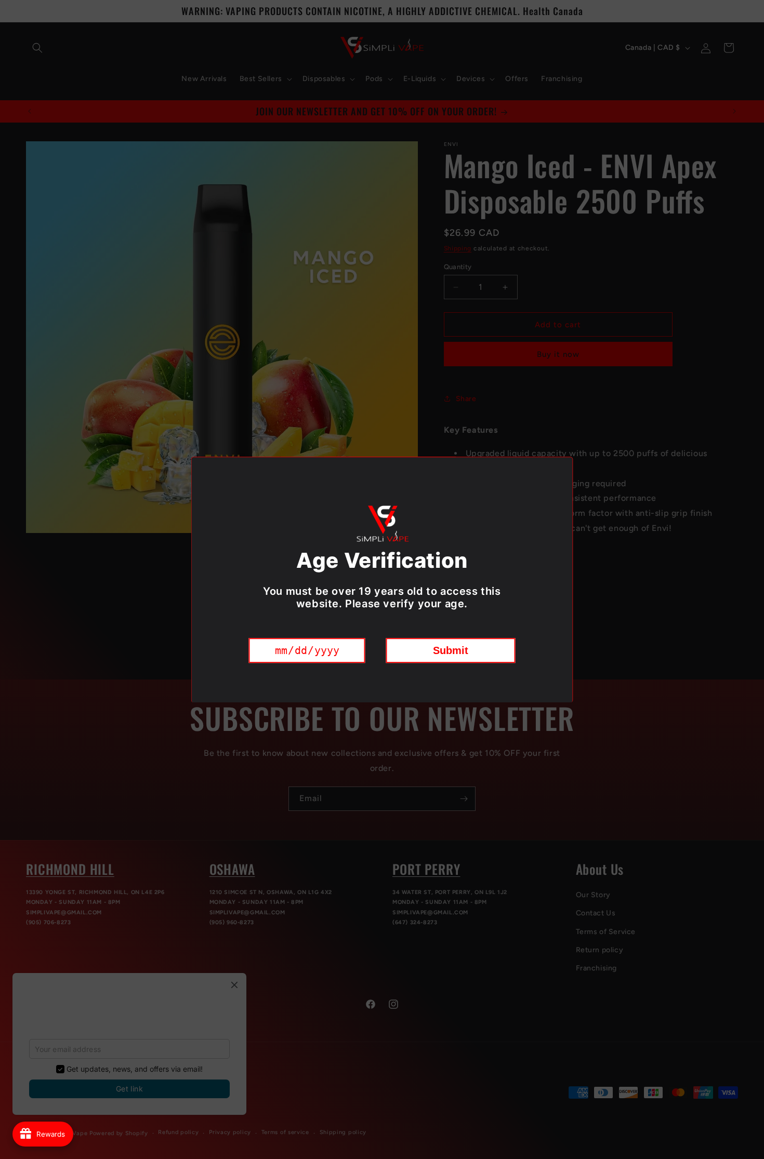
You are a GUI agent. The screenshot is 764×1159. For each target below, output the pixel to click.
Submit (450, 650)
